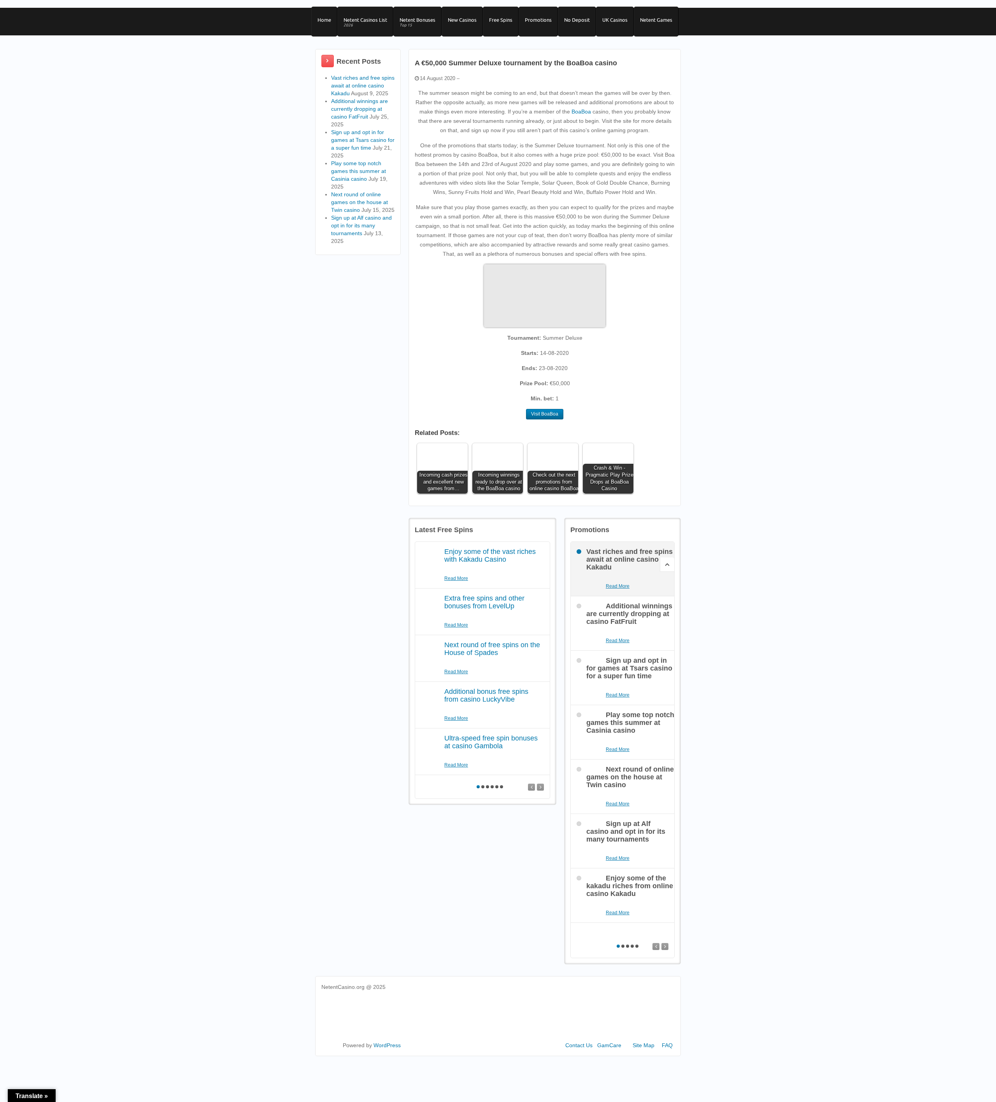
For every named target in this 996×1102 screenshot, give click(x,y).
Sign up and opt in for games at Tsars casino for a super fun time (363, 140)
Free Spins (500, 20)
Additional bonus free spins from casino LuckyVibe (486, 695)
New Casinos (462, 20)
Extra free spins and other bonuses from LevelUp (484, 602)
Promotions (538, 20)
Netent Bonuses (417, 22)
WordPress (387, 1045)
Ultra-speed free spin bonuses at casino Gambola (491, 742)
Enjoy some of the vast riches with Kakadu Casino (490, 555)
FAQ (667, 1045)
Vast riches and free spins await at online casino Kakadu (363, 85)
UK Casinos (615, 20)
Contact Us (579, 1045)
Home (324, 20)
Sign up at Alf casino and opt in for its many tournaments (361, 225)
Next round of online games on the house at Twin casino (359, 202)
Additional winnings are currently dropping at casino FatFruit (359, 109)
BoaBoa (581, 111)
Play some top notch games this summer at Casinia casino (358, 171)
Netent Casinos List (365, 22)
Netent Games (656, 20)
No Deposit (577, 20)
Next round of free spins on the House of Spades (492, 649)
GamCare (609, 1045)
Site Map (643, 1045)
